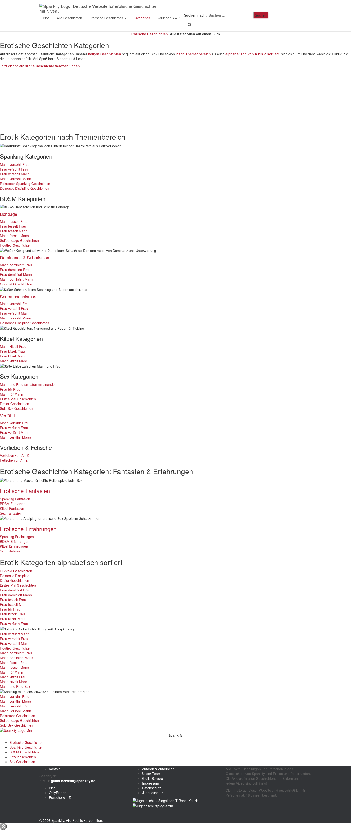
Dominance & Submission (24, 257)
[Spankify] (100, 6)
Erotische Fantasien (25, 490)
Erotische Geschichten (106, 18)
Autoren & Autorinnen (158, 768)
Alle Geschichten (69, 18)
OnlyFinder (57, 792)
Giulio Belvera (152, 778)
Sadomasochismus (18, 296)
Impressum (150, 783)
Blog (46, 18)
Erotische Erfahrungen (28, 528)
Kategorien (142, 18)
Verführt (7, 415)
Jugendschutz (152, 792)
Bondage (8, 214)
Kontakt (54, 768)
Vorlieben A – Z (169, 18)
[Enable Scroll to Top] (3, 826)
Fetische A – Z (60, 797)
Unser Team (151, 773)
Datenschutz (151, 787)
